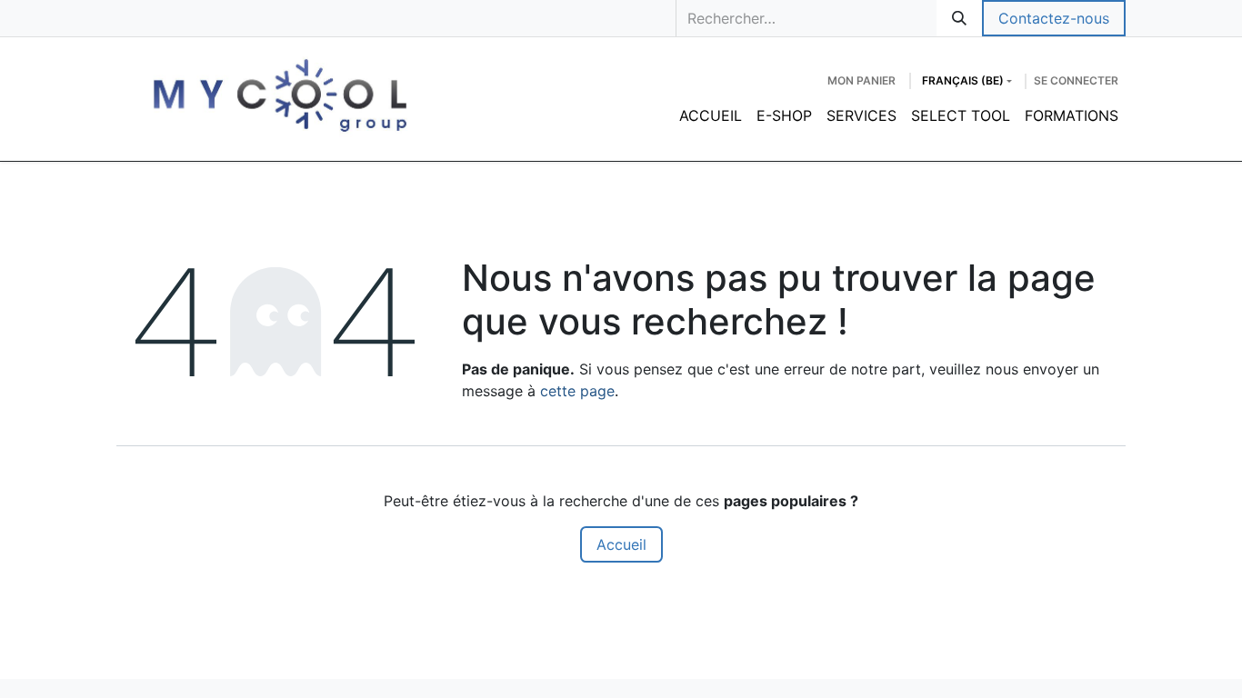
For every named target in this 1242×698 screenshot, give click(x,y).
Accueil (621, 544)
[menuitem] (710, 115)
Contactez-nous (1053, 18)
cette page (577, 391)
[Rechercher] (959, 18)
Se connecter (1076, 80)
